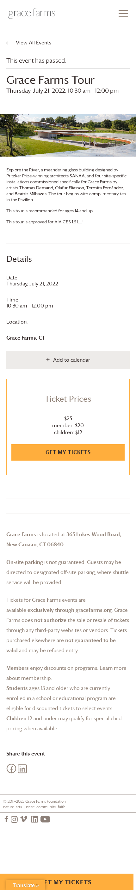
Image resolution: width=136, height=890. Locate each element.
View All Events (33, 42)
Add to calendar (71, 359)
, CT (25, 337)
